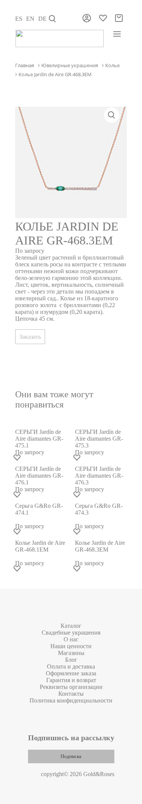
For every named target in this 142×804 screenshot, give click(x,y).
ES (18, 18)
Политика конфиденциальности (71, 700)
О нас (71, 639)
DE (42, 18)
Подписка (71, 756)
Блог (71, 659)
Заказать (30, 337)
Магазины (71, 653)
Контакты (71, 693)
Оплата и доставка (71, 666)
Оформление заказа (71, 673)
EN (30, 18)
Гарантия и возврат (71, 680)
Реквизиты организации (71, 687)
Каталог (71, 626)
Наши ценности (71, 646)
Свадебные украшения (71, 632)
